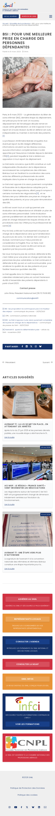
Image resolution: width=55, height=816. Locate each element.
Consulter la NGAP (27, 664)
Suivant (46, 362)
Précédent (10, 362)
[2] (7, 156)
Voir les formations (27, 724)
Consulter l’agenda (27, 641)
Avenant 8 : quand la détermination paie (22, 329)
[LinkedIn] (39, 807)
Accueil (5, 23)
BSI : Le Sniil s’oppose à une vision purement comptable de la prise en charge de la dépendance (27, 321)
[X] (27, 807)
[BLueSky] (33, 807)
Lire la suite (9, 437)
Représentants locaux (27, 619)
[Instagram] (9, 807)
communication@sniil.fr (27, 298)
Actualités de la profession (20, 23)
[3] (37, 193)
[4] (9, 225)
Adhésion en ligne (29, 16)
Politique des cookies (27, 795)
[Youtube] (15, 807)
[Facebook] (21, 807)
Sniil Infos (27, 679)
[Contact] (45, 807)
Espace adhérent (10, 16)
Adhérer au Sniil (27, 599)
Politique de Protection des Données (27, 788)
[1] (4, 136)
